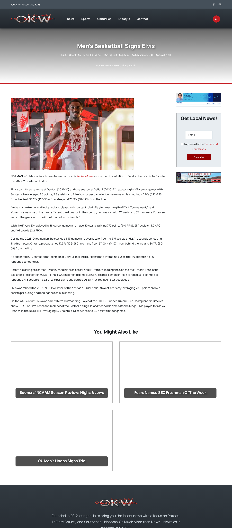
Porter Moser (84, 176)
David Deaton (119, 55)
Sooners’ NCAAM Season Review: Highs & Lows (62, 392)
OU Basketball (160, 55)
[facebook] (213, 4)
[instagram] (220, 4)
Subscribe (199, 157)
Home (99, 65)
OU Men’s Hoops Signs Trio (61, 460)
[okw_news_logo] (33, 16)
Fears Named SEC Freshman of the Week (170, 392)
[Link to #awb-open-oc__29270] (216, 19)
